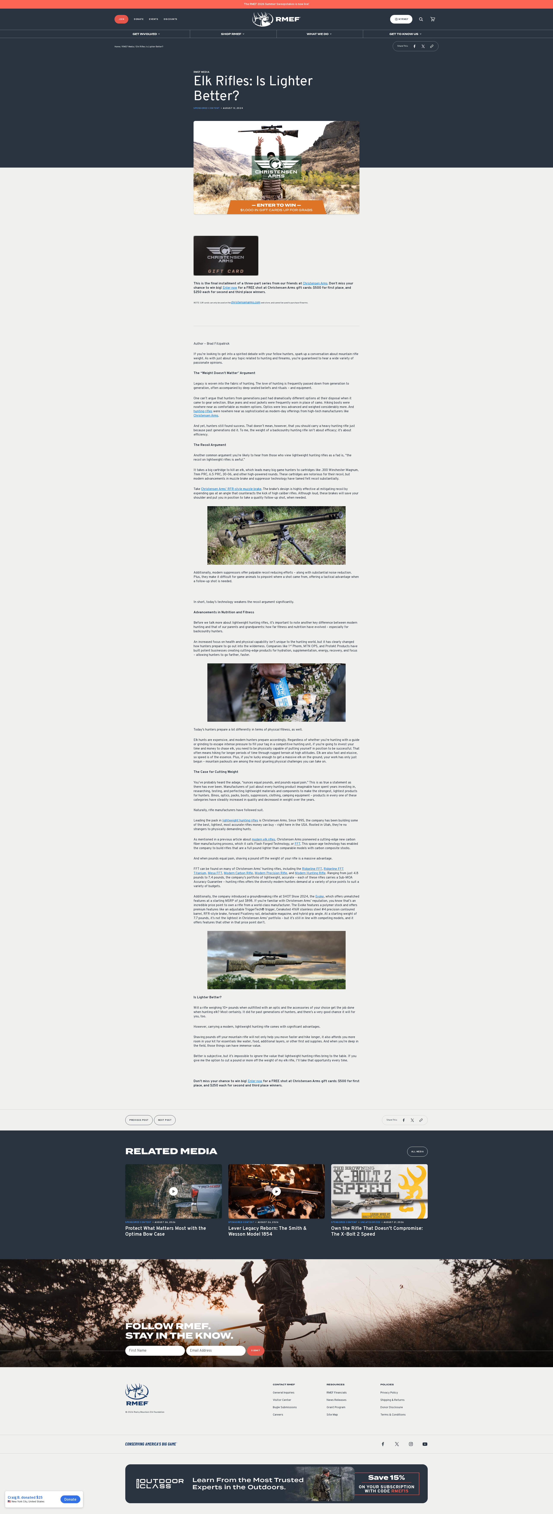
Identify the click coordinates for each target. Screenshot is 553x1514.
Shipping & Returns (392, 1400)
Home (117, 46)
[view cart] (433, 19)
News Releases (336, 1400)
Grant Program (336, 1407)
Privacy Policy (389, 1393)
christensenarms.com (245, 303)
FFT (297, 844)
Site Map (332, 1415)
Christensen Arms (315, 284)
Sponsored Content (207, 108)
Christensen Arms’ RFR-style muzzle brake (231, 489)
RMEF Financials (337, 1393)
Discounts (170, 19)
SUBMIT (255, 1350)
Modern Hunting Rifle (310, 873)
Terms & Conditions (393, 1415)
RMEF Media (128, 46)
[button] (414, 46)
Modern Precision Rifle (271, 873)
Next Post (165, 1120)
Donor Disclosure (391, 1407)
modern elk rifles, (264, 840)
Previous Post (139, 1120)
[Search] (421, 19)
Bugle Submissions (285, 1407)
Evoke (319, 897)
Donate (138, 19)
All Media (417, 1151)
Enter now (230, 288)
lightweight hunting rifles (240, 821)
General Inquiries (283, 1393)
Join (121, 19)
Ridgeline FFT (312, 869)
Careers (278, 1415)
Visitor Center (282, 1400)
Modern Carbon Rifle (238, 873)
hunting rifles (203, 411)
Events (153, 19)
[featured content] (276, 1483)
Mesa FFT (215, 873)
